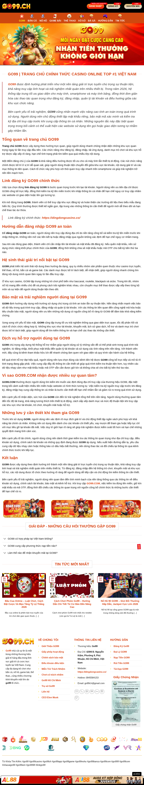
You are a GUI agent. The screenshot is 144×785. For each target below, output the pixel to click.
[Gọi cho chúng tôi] (81, 691)
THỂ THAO (70, 21)
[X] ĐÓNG (136, 774)
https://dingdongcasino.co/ (61, 217)
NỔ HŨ (43, 21)
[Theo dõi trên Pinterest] (87, 691)
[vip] (139, 546)
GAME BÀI (55, 21)
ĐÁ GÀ (92, 21)
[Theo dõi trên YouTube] (92, 691)
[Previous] (6, 44)
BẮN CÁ (32, 21)
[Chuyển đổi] (5, 539)
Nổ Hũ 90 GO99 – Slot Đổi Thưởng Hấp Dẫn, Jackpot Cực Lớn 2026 (120, 602)
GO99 (22, 21)
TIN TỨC (120, 21)
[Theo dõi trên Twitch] (76, 698)
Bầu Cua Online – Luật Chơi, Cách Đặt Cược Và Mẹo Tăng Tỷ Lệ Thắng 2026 (24, 604)
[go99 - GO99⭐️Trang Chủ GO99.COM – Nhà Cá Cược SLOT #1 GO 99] (16, 6)
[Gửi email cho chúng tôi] (76, 691)
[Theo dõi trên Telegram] (102, 691)
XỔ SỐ (82, 21)
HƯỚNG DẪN (105, 21)
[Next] (137, 44)
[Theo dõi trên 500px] (97, 691)
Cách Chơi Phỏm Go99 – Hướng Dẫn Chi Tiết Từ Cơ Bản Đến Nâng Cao (72, 604)
